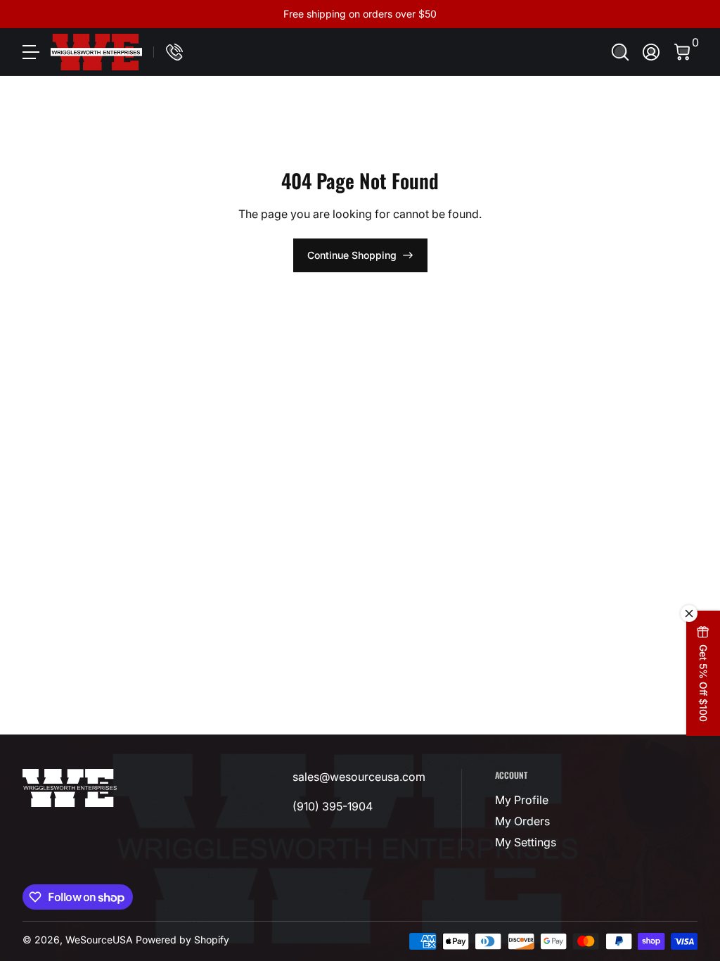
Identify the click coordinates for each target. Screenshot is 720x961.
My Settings (525, 842)
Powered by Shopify (182, 940)
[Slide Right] (573, 14)
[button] (620, 52)
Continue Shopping (352, 255)
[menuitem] (540, 800)
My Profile (521, 800)
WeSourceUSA (99, 940)
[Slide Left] (146, 14)
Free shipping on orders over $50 (360, 14)
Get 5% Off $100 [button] (703, 683)
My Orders (522, 821)
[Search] (620, 52)
